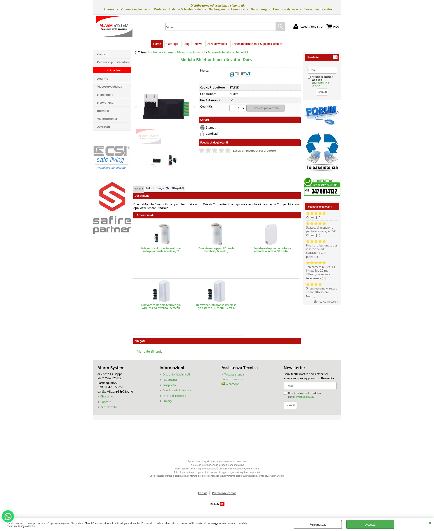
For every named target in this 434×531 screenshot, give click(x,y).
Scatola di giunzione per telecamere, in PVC (321, 229)
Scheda (138, 188)
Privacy (167, 401)
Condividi (212, 133)
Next (194, 107)
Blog (186, 43)
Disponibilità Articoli (176, 374)
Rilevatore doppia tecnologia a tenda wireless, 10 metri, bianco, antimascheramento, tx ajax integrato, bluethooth (271, 250)
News (198, 43)
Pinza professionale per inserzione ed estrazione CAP (321, 249)
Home (157, 43)
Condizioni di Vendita (177, 390)
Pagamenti (170, 379)
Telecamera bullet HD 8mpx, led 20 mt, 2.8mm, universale (320, 270)
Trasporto (169, 385)
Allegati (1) (178, 188)
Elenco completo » (326, 301)
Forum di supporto (234, 379)
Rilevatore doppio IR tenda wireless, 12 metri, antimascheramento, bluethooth (216, 250)
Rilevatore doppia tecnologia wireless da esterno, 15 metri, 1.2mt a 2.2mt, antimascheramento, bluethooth (161, 306)
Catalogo (172, 43)
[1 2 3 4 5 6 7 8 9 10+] (237, 109)
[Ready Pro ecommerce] (217, 504)
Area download (217, 43)
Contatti (105, 402)
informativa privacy (303, 396)
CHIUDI (430, 522)
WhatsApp (232, 384)
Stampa (211, 127)
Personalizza (317, 524)
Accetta (370, 524)
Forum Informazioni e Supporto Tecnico (257, 43)
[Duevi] (240, 81)
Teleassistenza (234, 374)
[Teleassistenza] (322, 172)
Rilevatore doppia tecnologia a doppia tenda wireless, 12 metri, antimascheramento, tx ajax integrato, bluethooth (161, 250)
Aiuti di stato (108, 407)
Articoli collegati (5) (157, 188)
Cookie (31, 525)
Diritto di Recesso (174, 395)
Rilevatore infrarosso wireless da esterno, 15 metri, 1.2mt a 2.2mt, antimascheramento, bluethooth (216, 306)
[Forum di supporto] (322, 125)
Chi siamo (106, 396)
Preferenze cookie (224, 493)
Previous (136, 107)
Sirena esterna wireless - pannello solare (321, 290)
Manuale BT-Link (149, 351)
